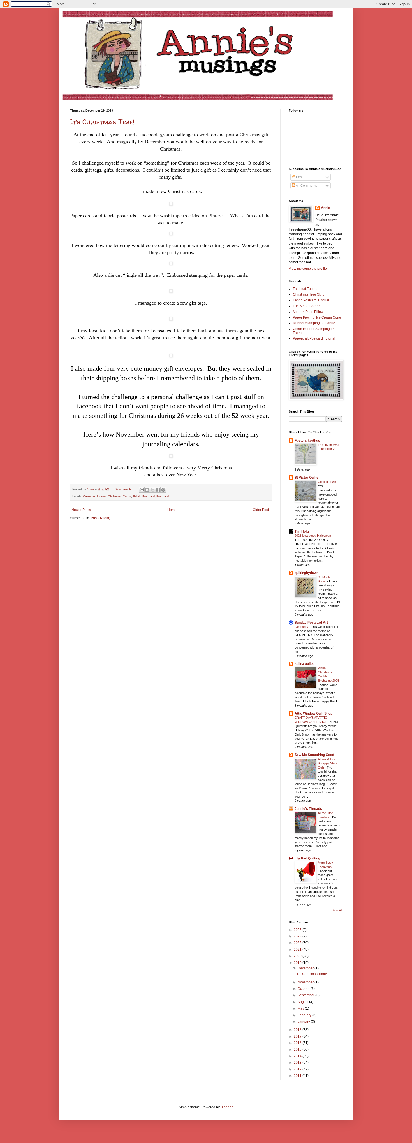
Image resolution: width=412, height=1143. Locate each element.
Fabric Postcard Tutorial (311, 300)
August (303, 1002)
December (306, 968)
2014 (298, 1056)
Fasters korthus (307, 441)
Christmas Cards (119, 496)
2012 (298, 1069)
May (301, 1008)
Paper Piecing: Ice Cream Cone (317, 317)
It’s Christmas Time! (102, 121)
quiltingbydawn (306, 573)
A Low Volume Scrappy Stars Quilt (327, 763)
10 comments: (123, 489)
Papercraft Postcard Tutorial (314, 338)
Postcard (162, 496)
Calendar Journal (94, 496)
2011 (298, 1076)
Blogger (226, 1107)
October (304, 989)
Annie (325, 208)
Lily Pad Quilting (307, 858)
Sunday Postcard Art (311, 622)
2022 (298, 943)
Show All (337, 910)
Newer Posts (81, 510)
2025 (298, 930)
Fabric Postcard (144, 496)
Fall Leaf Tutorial (305, 289)
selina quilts (304, 664)
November (306, 982)
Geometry (302, 626)
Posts (299, 177)
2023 (298, 936)
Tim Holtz (302, 531)
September (306, 995)
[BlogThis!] (147, 490)
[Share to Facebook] (158, 490)
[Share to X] (152, 490)
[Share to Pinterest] (163, 490)
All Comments (306, 186)
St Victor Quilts (306, 478)
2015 (298, 1050)
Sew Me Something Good (314, 755)
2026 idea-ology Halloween (313, 535)
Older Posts (261, 510)
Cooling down (327, 481)
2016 (298, 1043)
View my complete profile (308, 269)
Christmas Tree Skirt (308, 294)
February (305, 1015)
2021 (298, 949)
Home (172, 510)
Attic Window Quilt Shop (313, 713)
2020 (298, 956)
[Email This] (142, 490)
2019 (298, 963)
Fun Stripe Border (306, 306)
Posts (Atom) (100, 518)
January (304, 1022)
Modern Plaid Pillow (308, 312)
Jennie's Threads (308, 809)
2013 (298, 1062)
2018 (298, 1030)
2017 (298, 1036)
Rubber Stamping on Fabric (314, 323)
